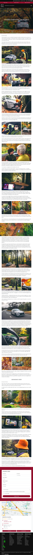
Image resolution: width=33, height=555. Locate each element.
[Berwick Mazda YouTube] (31, 0)
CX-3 (2, 535)
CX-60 (3, 541)
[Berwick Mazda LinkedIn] (32, 0)
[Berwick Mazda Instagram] (30, 0)
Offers (10, 535)
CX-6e (3, 540)
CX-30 (3, 536)
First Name (4, 473)
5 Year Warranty (19, 540)
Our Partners (27, 540)
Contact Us (26, 541)
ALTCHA (29, 493)
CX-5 (2, 539)
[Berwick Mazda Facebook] (28, 0)
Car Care (18, 541)
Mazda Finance (11, 540)
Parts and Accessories (20, 536)
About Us (26, 535)
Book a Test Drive (27, 2)
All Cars (10, 536)
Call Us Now (5, 2)
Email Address (5, 477)
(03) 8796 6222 (22, 0)
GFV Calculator (11, 542)
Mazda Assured (11, 541)
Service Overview (19, 535)
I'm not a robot (7, 493)
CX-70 (3, 542)
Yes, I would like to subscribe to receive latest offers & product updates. (14, 491)
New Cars (10, 537)
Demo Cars (11, 538)
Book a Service (16, 2)
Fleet (25, 538)
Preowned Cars (11, 539)
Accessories (19, 539)
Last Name (18, 473)
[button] (31, 5)
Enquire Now (16, 496)
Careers (26, 539)
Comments (4, 484)
